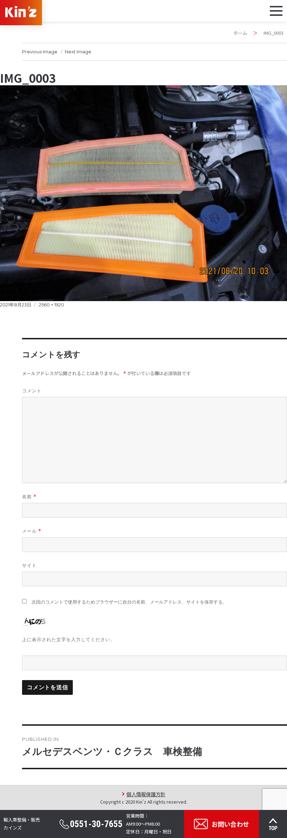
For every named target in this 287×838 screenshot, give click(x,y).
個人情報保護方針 (146, 794)
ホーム (240, 32)
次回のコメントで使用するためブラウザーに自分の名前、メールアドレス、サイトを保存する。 (129, 602)
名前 (29, 497)
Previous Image (39, 51)
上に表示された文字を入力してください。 (68, 639)
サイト (29, 565)
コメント (32, 390)
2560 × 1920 (51, 304)
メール (31, 531)
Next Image (78, 51)
